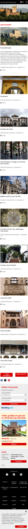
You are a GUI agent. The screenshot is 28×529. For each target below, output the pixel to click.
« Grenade (3, 20)
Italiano (14, 500)
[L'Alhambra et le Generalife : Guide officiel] (5, 457)
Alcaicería (4, 96)
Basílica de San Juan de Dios (10, 196)
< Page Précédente (6, 374)
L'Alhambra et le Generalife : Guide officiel (17, 456)
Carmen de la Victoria (8, 265)
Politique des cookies (5, 488)
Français (23, 496)
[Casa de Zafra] (14, 319)
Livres (4, 452)
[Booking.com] (7, 408)
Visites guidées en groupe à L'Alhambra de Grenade (14, 416)
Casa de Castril (5, 298)
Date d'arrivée (6, 393)
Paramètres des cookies (18, 520)
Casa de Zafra (5, 331)
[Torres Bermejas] (14, 36)
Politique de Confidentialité (23, 482)
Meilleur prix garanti (7, 390)
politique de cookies (8, 523)
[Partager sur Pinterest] (9, 380)
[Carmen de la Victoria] (14, 253)
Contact (4, 482)
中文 (23, 504)
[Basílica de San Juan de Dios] (14, 185)
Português (23, 500)
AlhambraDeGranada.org (8, 2)
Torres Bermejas (5, 48)
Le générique (14, 487)
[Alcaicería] (14, 85)
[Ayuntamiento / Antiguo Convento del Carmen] (14, 150)
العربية (14, 504)
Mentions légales (14, 482)
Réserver (14, 444)
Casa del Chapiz (6, 360)
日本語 (14, 508)
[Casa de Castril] (14, 286)
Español (4, 496)
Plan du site (23, 487)
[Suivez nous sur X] (14, 474)
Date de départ (6, 398)
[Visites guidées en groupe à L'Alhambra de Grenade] (14, 428)
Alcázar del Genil (6, 129)
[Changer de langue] (21, 2)
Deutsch (4, 500)
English (14, 496)
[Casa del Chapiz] (14, 349)
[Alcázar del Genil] (14, 117)
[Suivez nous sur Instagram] (21, 474)
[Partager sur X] (5, 380)
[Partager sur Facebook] (1, 380)
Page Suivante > (21, 374)
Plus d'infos (18, 461)
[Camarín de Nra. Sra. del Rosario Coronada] (14, 217)
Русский (4, 504)
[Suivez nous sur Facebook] (7, 474)
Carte (4, 70)
